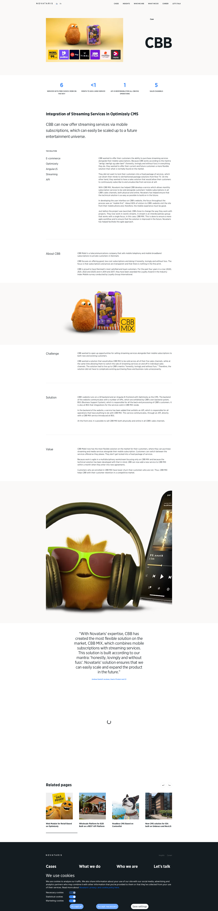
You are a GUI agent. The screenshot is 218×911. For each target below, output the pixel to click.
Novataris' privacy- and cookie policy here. (99, 887)
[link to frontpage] (54, 855)
